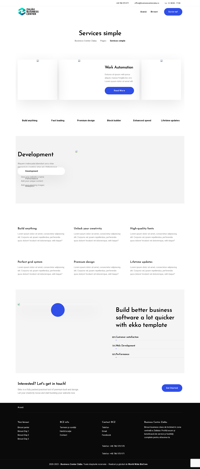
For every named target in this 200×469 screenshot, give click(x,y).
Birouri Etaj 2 (23, 435)
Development (31, 171)
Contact (63, 435)
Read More (119, 90)
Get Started (172, 388)
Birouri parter (23, 427)
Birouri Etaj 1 (23, 431)
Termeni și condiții (68, 427)
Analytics (29, 186)
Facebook (106, 435)
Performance (31, 178)
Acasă (143, 12)
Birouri (154, 12)
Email (104, 431)
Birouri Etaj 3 (23, 439)
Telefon (105, 427)
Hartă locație (65, 431)
